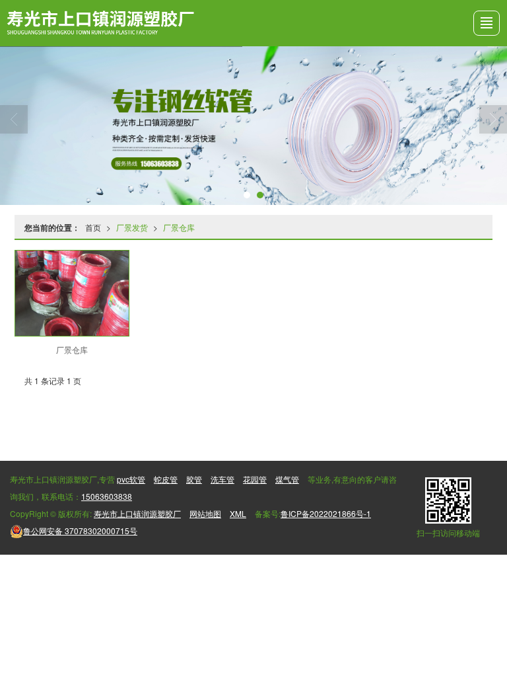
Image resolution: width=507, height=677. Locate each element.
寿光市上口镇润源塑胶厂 (137, 513)
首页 (93, 227)
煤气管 (287, 479)
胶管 (194, 479)
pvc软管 (131, 479)
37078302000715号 (80, 530)
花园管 (255, 479)
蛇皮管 (166, 479)
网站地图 (205, 513)
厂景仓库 (179, 227)
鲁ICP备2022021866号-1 (326, 513)
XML (238, 513)
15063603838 (106, 496)
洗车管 (222, 479)
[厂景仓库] (71, 293)
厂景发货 (132, 227)
